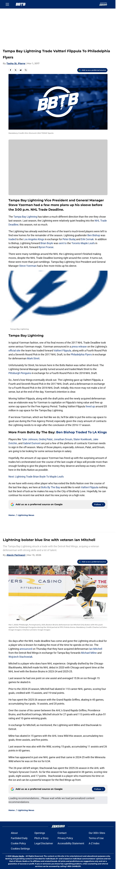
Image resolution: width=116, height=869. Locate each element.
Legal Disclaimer (43, 843)
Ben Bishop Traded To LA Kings (81, 432)
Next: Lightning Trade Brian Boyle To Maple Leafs (36, 476)
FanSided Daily (19, 838)
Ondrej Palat (45, 439)
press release (79, 346)
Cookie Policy (18, 843)
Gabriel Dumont (32, 443)
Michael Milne (89, 652)
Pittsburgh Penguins (19, 373)
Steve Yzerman (27, 265)
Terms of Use (96, 838)
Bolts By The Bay (50, 487)
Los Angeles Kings (33, 239)
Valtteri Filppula (62, 350)
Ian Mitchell (95, 648)
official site (14, 350)
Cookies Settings (20, 848)
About (14, 832)
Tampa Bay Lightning (25, 216)
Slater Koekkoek (82, 439)
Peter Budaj (69, 239)
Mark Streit (33, 358)
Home (11, 515)
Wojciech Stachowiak (20, 656)
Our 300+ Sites (97, 832)
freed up (90, 406)
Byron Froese (46, 247)
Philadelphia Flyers (81, 354)
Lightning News (26, 515)
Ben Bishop (93, 235)
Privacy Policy (65, 838)
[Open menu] (7, 4)
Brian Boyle (46, 243)
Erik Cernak (87, 239)
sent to (63, 243)
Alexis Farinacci (16, 555)
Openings (39, 832)
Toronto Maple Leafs (83, 243)
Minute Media (18, 856)
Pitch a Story (41, 838)
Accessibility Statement (71, 843)
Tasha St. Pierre (16, 63)
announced (26, 648)
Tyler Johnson (30, 439)
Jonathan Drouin (63, 439)
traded (12, 239)
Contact (62, 832)
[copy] (26, 70)
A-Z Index (94, 843)
